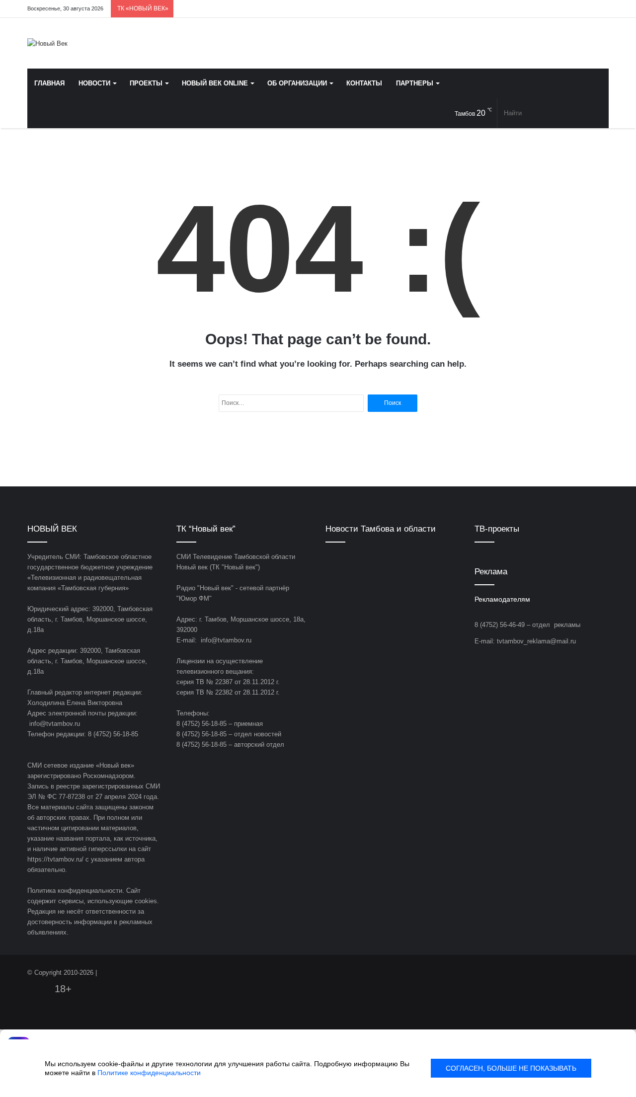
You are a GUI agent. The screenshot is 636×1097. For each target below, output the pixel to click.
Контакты (364, 83)
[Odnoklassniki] (556, 8)
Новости (94, 83)
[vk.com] (541, 8)
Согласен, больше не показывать (511, 1068)
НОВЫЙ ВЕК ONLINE (215, 83)
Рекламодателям (502, 599)
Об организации (297, 83)
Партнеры (414, 83)
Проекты (146, 83)
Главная (49, 83)
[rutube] (601, 8)
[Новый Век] (47, 43)
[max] (586, 8)
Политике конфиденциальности (149, 1073)
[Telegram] (571, 8)
